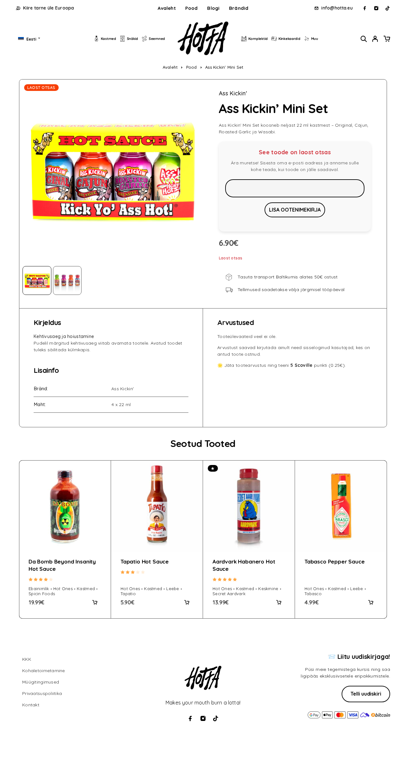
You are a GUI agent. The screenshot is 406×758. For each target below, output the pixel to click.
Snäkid (132, 38)
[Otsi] (364, 39)
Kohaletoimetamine (43, 670)
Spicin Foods (42, 593)
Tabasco (313, 593)
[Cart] (386, 39)
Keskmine (268, 588)
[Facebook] (364, 8)
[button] (94, 602)
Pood (191, 8)
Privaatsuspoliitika (42, 693)
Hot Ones (63, 588)
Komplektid (258, 38)
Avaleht (167, 8)
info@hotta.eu (337, 8)
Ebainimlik (39, 588)
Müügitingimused (40, 682)
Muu (314, 38)
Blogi (213, 8)
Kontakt (30, 705)
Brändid (238, 8)
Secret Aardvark (229, 593)
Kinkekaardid (289, 38)
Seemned (157, 38)
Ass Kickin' (233, 93)
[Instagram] (376, 8)
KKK (26, 659)
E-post (294, 188)
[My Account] (375, 39)
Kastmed (108, 38)
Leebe (172, 588)
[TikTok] (387, 8)
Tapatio (128, 593)
